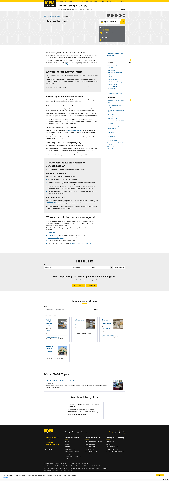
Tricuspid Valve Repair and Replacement (113, 147)
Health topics (68, 454)
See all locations (50, 439)
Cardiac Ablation (111, 70)
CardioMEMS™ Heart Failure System (115, 82)
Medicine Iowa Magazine (93, 468)
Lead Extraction (111, 114)
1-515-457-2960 (50, 351)
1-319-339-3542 (78, 324)
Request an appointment (52, 437)
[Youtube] (119, 432)
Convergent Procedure (112, 91)
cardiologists (66, 64)
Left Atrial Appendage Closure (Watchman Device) (114, 117)
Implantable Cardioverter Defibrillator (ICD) (116, 111)
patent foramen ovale (86, 243)
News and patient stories (112, 446)
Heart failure (51, 232)
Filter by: (45, 264)
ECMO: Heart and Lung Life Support (115, 100)
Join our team (110, 441)
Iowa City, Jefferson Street (53, 337)
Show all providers (119, 267)
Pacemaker (110, 123)
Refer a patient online (90, 444)
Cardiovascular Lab (79, 321)
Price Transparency (103, 465)
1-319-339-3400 (50, 330)
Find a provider (49, 442)
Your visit (67, 441)
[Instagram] (123, 432)
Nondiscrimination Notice (49, 463)
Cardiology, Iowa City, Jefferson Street (49, 322)
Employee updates (111, 449)
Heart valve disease (53, 235)
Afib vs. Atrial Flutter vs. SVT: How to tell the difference (62, 381)
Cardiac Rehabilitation (112, 79)
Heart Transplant (111, 108)
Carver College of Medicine (62, 468)
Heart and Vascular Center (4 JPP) (106, 322)
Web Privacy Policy (76, 463)
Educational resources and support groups (74, 457)
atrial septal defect (74, 243)
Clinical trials (88, 449)
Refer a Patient (106, 37)
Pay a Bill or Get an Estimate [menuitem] (83, 1)
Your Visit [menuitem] (89, 9)
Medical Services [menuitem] (71, 9)
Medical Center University (108, 335)
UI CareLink (88, 454)
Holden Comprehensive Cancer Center (78, 468)
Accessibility (85, 463)
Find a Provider (106, 40)
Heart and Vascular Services (115, 54)
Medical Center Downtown (81, 332)
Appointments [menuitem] (63, 1)
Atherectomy (110, 67)
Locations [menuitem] (81, 9)
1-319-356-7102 (105, 30)
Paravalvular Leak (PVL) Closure (115, 126)
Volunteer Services (94, 465)
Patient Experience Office (59, 465)
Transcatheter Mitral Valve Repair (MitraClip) (115, 143)
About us (108, 444)
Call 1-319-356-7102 (78, 285)
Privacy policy (5, 477)
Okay (160, 475)
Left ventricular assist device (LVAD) (115, 121)
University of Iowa (104, 468)
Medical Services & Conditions (54, 16)
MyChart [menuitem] (70, 1)
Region (93, 267)
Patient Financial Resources (72, 451)
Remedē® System (111, 128)
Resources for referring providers (93, 441)
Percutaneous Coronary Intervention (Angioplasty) (115, 131)
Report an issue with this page (114, 451)
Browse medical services (52, 444)
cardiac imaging (51, 202)
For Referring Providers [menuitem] (94, 1)
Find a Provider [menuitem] (62, 9)
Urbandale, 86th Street (49, 347)
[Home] (50, 3)
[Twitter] (115, 432)
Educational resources (91, 451)
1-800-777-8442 (48, 449)
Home (45, 16)
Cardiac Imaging (111, 76)
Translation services (48, 465)
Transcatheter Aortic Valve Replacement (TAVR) (113, 139)
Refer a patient (91, 285)
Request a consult (90, 446)
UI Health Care (51, 468)
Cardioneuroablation (112, 84)
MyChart (67, 444)
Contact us (67, 446)
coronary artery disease (74, 130)
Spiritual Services (85, 465)
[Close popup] (166, 473)
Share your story (69, 449)
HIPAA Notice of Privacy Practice (63, 463)
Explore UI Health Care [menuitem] (106, 1)
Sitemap (45, 468)
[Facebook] (111, 432)
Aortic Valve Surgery (112, 65)
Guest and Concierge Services (73, 465)
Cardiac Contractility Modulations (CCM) (115, 73)
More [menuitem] (122, 9)
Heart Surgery (110, 102)
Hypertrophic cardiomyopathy (56, 238)
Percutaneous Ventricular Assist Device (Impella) (114, 135)
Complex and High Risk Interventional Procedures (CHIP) (116, 87)
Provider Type (76, 267)
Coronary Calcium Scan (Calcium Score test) (115, 94)
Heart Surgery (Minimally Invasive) (115, 105)
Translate (116, 1)
